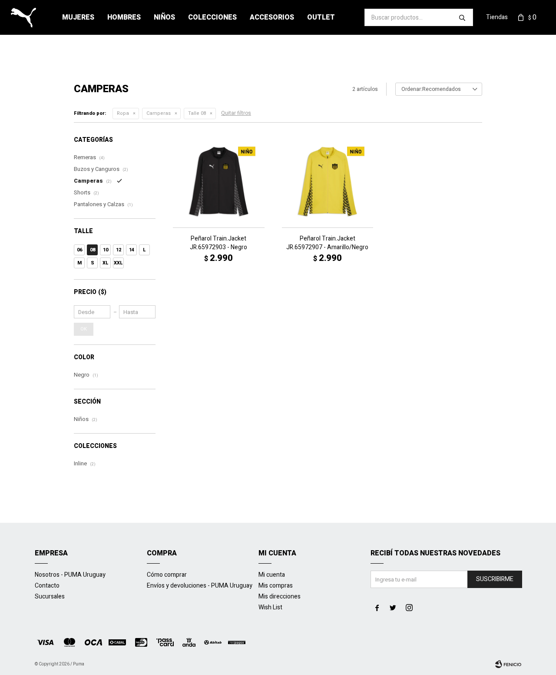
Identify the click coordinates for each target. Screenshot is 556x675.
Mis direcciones (279, 596)
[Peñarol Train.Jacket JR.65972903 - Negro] (219, 181)
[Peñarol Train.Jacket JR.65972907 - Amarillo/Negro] (328, 181)
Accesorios (272, 17)
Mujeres (78, 17)
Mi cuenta (271, 574)
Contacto (47, 585)
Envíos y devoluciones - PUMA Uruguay (199, 585)
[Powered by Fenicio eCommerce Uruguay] (508, 664)
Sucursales (50, 596)
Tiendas (497, 17)
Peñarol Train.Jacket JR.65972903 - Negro (218, 243)
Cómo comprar (167, 574)
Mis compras (275, 585)
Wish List (270, 607)
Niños (164, 17)
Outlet (321, 17)
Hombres (124, 17)
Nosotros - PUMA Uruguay (70, 574)
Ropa (123, 113)
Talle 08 (197, 113)
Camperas (158, 113)
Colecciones (212, 17)
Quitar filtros (236, 113)
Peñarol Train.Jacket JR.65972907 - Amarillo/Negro (327, 243)
